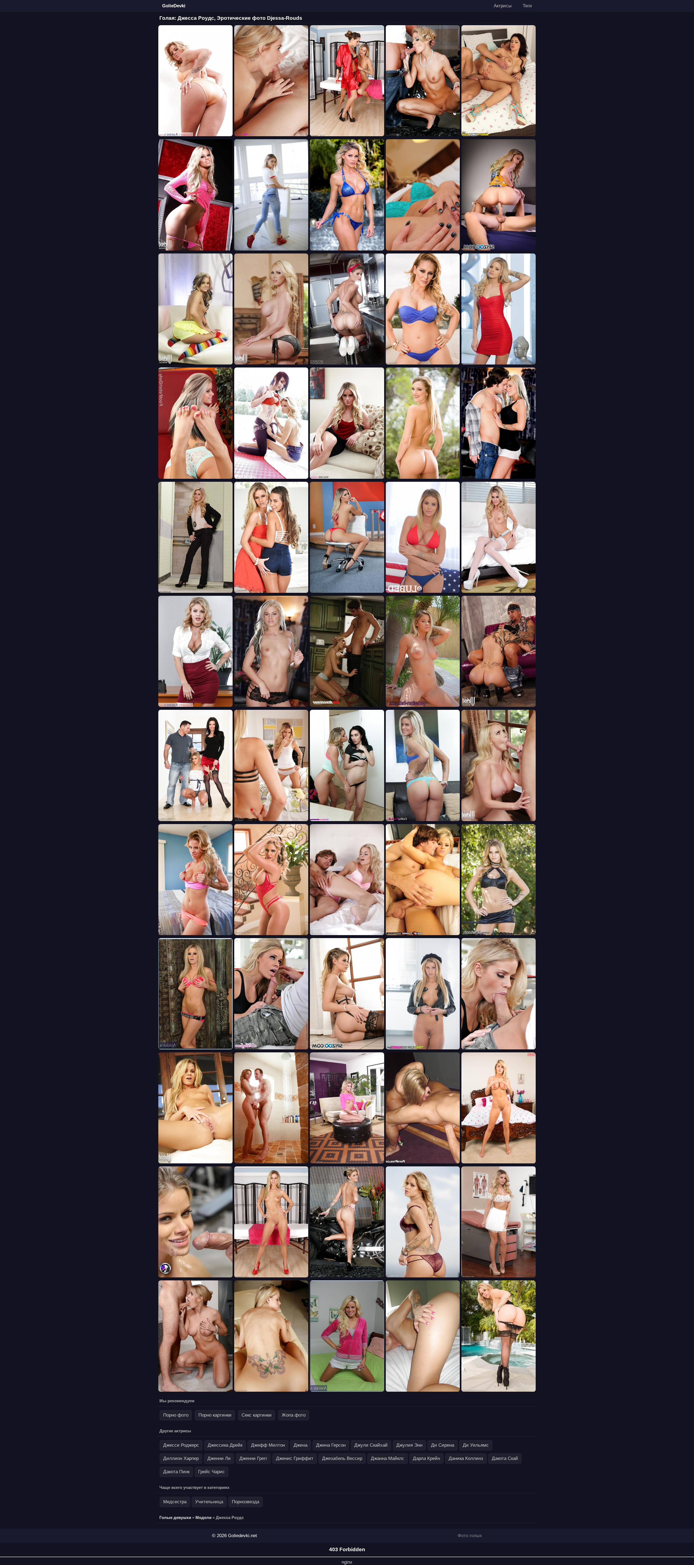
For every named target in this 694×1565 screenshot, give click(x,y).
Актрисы (503, 5)
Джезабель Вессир (342, 1458)
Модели (203, 1517)
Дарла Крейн (426, 1458)
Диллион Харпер (181, 1458)
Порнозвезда (245, 1501)
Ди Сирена (442, 1445)
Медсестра (175, 1501)
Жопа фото (294, 1415)
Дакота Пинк (176, 1471)
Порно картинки (215, 1415)
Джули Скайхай (371, 1445)
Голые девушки (175, 1517)
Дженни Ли (219, 1458)
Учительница (209, 1501)
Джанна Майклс (387, 1458)
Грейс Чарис (211, 1471)
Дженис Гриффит (294, 1458)
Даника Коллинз (466, 1458)
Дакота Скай (505, 1458)
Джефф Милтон (268, 1445)
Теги (527, 5)
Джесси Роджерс (181, 1445)
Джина (300, 1445)
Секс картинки (257, 1415)
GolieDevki (173, 5)
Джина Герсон (331, 1445)
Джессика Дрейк (225, 1445)
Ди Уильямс (476, 1445)
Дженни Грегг (253, 1458)
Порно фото (175, 1415)
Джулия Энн (409, 1445)
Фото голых (470, 1535)
